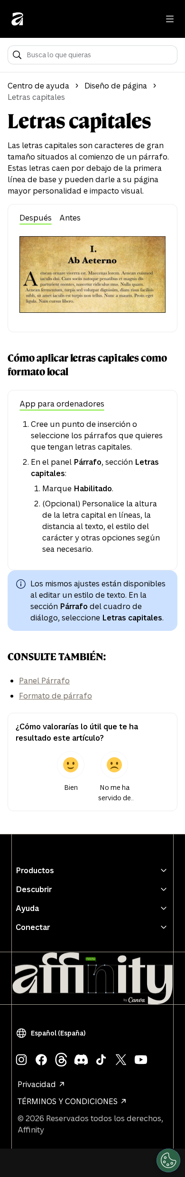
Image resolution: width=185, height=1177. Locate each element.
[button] (52, 1033)
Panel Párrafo (44, 680)
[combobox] (99, 55)
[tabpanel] (92, 274)
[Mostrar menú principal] (169, 18)
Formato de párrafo (55, 695)
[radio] (71, 777)
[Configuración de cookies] (168, 1160)
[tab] (35, 218)
